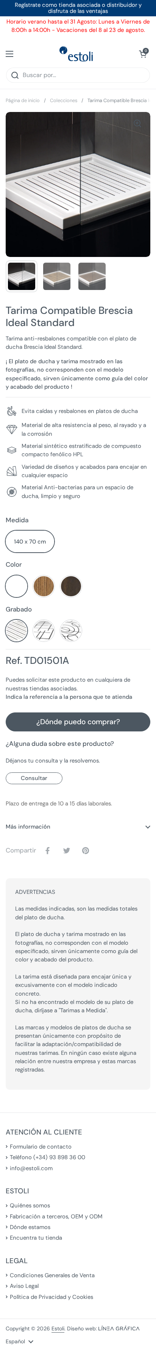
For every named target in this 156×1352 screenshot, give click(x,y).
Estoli (57, 1328)
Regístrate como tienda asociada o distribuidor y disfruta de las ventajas (78, 8)
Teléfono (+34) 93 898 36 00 (47, 1157)
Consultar (34, 778)
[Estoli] (76, 53)
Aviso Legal (24, 1286)
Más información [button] (28, 826)
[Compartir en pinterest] (87, 850)
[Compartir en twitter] (68, 850)
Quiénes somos (30, 1205)
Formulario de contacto (41, 1146)
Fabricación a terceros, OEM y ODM (56, 1216)
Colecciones (63, 100)
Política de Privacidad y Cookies (51, 1297)
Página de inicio (23, 100)
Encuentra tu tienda (36, 1238)
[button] (142, 53)
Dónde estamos (30, 1227)
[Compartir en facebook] (49, 850)
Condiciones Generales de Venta (52, 1275)
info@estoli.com (31, 1168)
